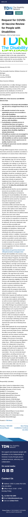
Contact (9, 13)
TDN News (9, 420)
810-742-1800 (11, 496)
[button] (4, 2)
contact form (14, 501)
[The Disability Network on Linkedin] (12, 470)
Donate (19, 13)
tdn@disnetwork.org (15, 498)
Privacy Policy (6, 510)
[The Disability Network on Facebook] (4, 470)
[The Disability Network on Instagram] (8, 470)
